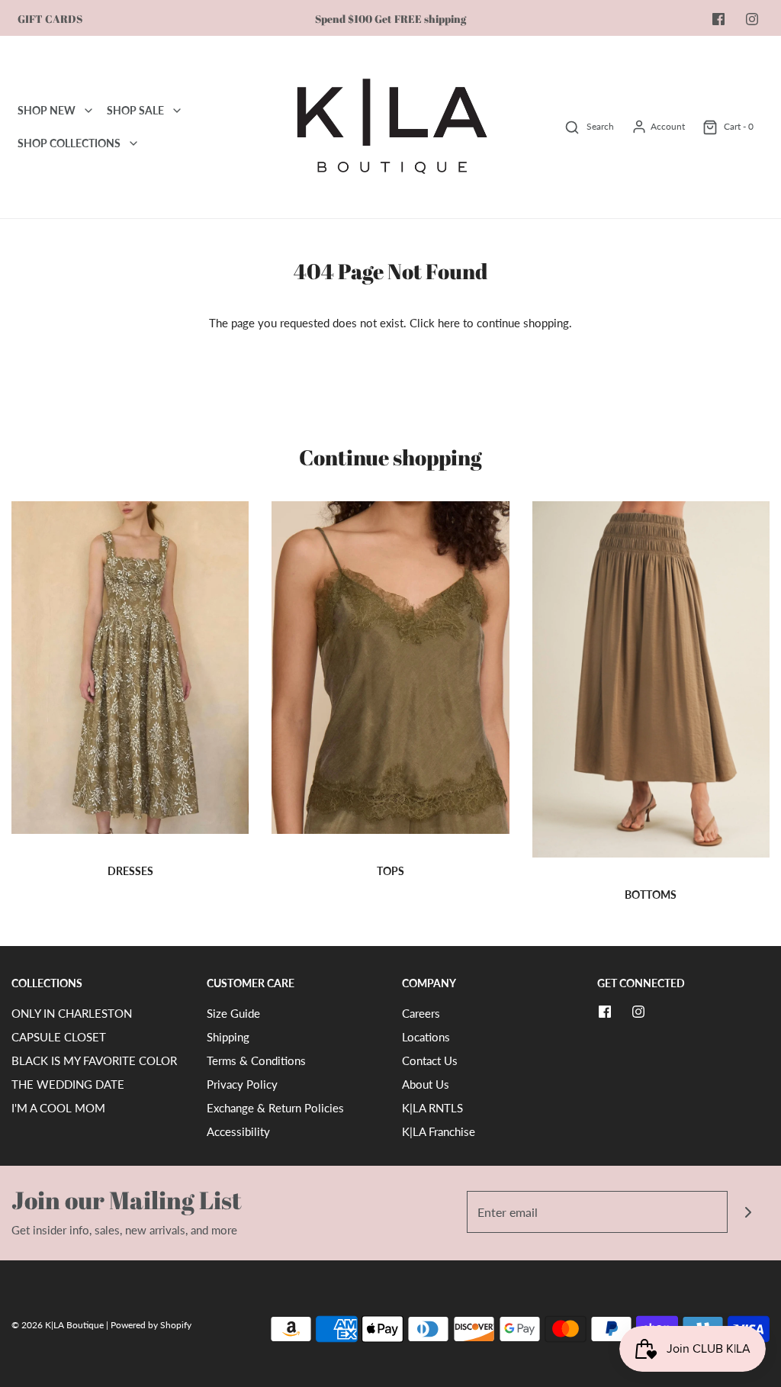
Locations (426, 1037)
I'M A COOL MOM (58, 1108)
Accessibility (238, 1131)
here (449, 323)
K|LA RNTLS (432, 1108)
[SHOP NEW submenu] (88, 110)
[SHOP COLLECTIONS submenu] (133, 143)
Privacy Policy (242, 1084)
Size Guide (233, 1013)
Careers (421, 1013)
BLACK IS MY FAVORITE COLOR (94, 1060)
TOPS (390, 870)
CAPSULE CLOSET (58, 1037)
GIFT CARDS (50, 19)
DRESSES (130, 870)
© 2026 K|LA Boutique (58, 1325)
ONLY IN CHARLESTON (71, 1013)
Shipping (228, 1037)
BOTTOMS (651, 894)
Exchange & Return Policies (275, 1108)
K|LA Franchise (438, 1131)
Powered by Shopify (151, 1325)
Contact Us (430, 1060)
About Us (425, 1084)
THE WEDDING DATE (67, 1084)
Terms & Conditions (256, 1060)
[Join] (749, 1212)
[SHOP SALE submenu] (177, 110)
